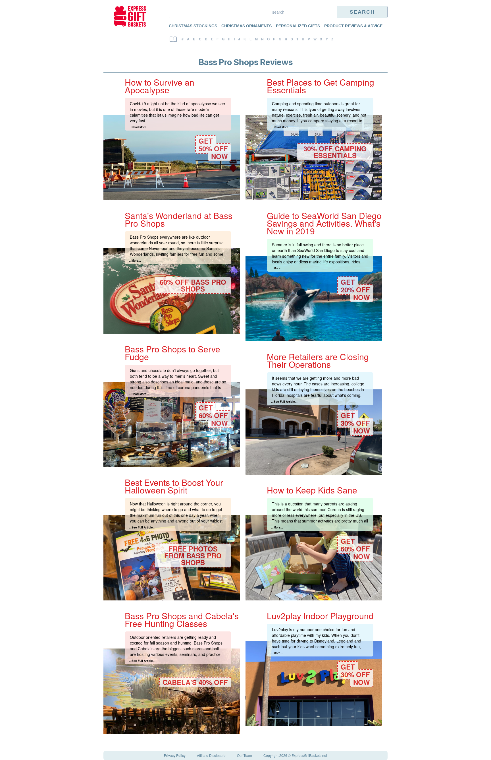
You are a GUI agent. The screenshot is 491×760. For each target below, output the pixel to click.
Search (362, 12)
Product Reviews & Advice (353, 26)
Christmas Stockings (193, 26)
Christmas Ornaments (246, 26)
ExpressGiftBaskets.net (309, 755)
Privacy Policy (175, 755)
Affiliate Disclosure (211, 755)
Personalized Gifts (298, 26)
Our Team (244, 755)
